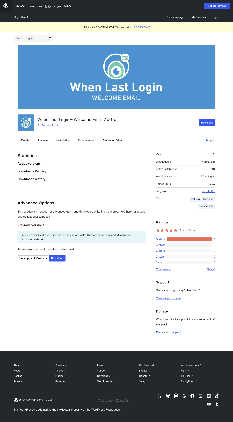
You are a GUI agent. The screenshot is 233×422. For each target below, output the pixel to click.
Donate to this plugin (169, 332)
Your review (163, 269)
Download (207, 122)
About (17, 365)
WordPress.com (191, 365)
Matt (185, 370)
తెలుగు (49, 400)
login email (208, 199)
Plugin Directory (23, 17)
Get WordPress (217, 5)
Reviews (43, 140)
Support (210, 140)
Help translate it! (141, 26)
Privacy (18, 381)
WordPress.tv (106, 381)
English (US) (208, 191)
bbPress (187, 375)
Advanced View (112, 140)
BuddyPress (189, 381)
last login (195, 199)
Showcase (61, 365)
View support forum (168, 298)
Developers (104, 375)
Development (86, 140)
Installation (63, 140)
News (17, 370)
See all (211, 269)
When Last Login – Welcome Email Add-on (78, 119)
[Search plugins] (49, 38)
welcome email (206, 206)
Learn (100, 365)
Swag (143, 381)
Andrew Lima (50, 125)
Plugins (59, 375)
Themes (60, 370)
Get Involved (146, 365)
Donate (144, 375)
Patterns (60, 381)
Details (25, 140)
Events (143, 370)
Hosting (18, 375)
